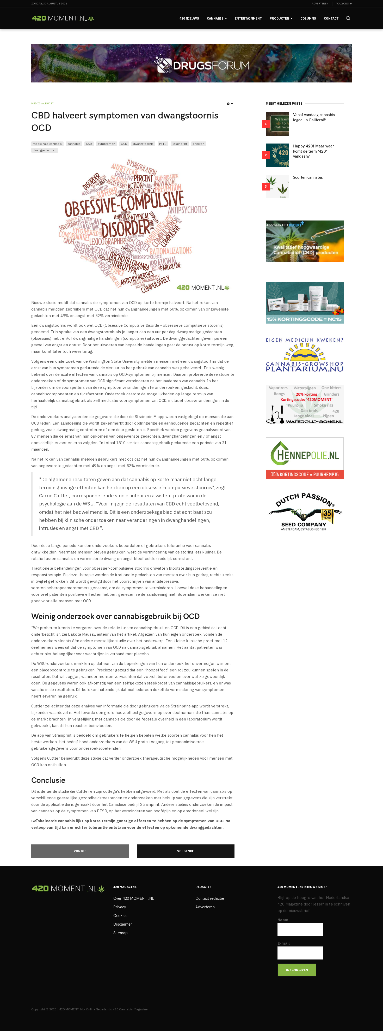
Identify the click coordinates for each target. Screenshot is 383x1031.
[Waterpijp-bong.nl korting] (305, 404)
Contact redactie (209, 898)
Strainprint (179, 144)
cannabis (74, 144)
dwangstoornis (143, 144)
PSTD (162, 144)
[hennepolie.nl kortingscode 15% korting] (305, 458)
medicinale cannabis (47, 144)
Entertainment (248, 18)
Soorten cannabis (308, 177)
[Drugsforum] (191, 63)
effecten (198, 144)
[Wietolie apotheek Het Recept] (305, 241)
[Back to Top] (367, 1015)
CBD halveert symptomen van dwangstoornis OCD (124, 121)
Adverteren (320, 3)
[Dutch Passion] (305, 512)
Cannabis (215, 18)
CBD (89, 144)
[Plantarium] (305, 354)
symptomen (106, 144)
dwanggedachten (44, 150)
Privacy (119, 906)
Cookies (120, 915)
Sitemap (120, 932)
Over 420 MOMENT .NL (133, 898)
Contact (331, 18)
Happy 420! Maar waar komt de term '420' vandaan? (313, 151)
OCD (124, 144)
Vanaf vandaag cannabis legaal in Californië (314, 117)
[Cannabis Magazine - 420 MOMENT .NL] (63, 18)
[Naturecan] (305, 303)
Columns (308, 18)
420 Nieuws (189, 18)
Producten (280, 18)
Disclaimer (122, 924)
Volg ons (342, 3)
